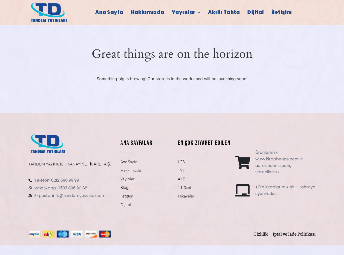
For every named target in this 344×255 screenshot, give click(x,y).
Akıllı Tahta (224, 12)
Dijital (255, 12)
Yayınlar (184, 12)
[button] (186, 12)
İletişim (281, 12)
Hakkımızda (147, 12)
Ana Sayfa (109, 12)
